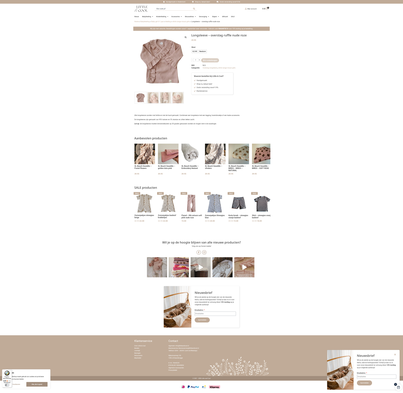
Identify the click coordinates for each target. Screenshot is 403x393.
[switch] (7, 385)
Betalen (136, 348)
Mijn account (252, 9)
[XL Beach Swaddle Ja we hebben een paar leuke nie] (179, 267)
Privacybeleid (172, 370)
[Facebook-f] (199, 252)
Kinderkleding (161, 16)
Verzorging (203, 16)
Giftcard (225, 16)
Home (136, 22)
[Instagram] (204, 252)
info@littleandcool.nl (182, 346)
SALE (233, 16)
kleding (168, 22)
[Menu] (10, 370)
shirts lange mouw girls (181, 22)
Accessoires (175, 16)
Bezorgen (137, 353)
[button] (186, 37)
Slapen (214, 16)
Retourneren (138, 355)
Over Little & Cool (139, 346)
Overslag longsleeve (210, 68)
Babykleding (146, 16)
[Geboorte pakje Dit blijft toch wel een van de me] (222, 267)
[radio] (195, 51)
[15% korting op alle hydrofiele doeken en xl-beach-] (201, 267)
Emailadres (199, 310)
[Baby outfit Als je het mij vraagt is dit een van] (157, 267)
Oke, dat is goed (37, 384)
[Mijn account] (246, 9)
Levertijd (137, 351)
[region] (27, 379)
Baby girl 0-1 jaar (157, 22)
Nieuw (136, 16)
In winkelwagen (211, 60)
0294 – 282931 (180, 351)
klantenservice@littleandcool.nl (189, 348)
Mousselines (189, 16)
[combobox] (173, 9)
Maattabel (137, 358)
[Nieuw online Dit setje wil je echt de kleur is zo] (244, 267)
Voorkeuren (16, 384)
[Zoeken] (194, 9)
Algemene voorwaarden (176, 368)
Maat (193, 47)
